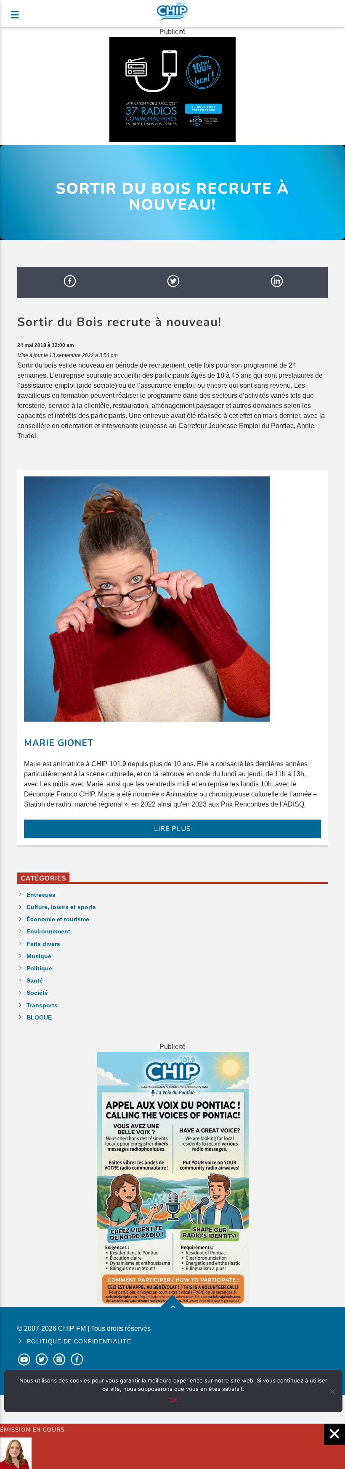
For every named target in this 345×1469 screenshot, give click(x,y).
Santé (35, 980)
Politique (39, 968)
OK (173, 1399)
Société (37, 992)
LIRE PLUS (172, 828)
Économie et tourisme (58, 919)
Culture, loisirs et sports (61, 907)
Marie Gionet (58, 743)
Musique (39, 956)
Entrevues (41, 894)
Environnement (48, 931)
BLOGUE (39, 1017)
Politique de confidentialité (79, 1341)
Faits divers (43, 944)
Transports (42, 1005)
